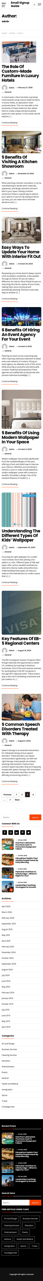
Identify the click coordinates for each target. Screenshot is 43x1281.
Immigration (7, 1089)
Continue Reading (9, 122)
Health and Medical (10, 1084)
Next (17, 800)
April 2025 (6, 941)
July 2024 (5, 975)
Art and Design (8, 1043)
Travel (4, 1101)
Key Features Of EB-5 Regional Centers (21, 641)
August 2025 (7, 929)
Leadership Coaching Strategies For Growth (25, 886)
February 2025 (8, 946)
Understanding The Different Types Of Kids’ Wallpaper (21, 535)
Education (6, 1061)
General (8, 92)
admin (11, 87)
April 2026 (6, 906)
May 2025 (6, 935)
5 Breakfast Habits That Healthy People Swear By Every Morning (26, 860)
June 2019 (6, 1015)
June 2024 (6, 981)
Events (4, 1072)
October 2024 (7, 958)
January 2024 (7, 998)
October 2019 (7, 1004)
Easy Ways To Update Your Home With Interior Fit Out (21, 252)
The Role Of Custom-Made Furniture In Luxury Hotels (20, 73)
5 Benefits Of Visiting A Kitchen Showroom (19, 161)
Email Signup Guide (20, 4)
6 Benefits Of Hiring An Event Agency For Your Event (21, 334)
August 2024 (7, 969)
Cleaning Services (9, 1055)
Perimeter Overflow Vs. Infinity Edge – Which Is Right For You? (26, 873)
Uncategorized (8, 1106)
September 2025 (9, 923)
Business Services (9, 1049)
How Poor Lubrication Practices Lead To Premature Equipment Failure (25, 845)
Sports (4, 1095)
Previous (7, 794)
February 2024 (8, 992)
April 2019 (6, 1027)
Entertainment (8, 1066)
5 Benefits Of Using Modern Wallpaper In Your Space (20, 437)
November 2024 (8, 952)
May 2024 (6, 987)
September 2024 (9, 964)
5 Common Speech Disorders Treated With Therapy (21, 728)
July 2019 (5, 1009)
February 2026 (8, 918)
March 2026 (7, 912)
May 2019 (6, 1021)
